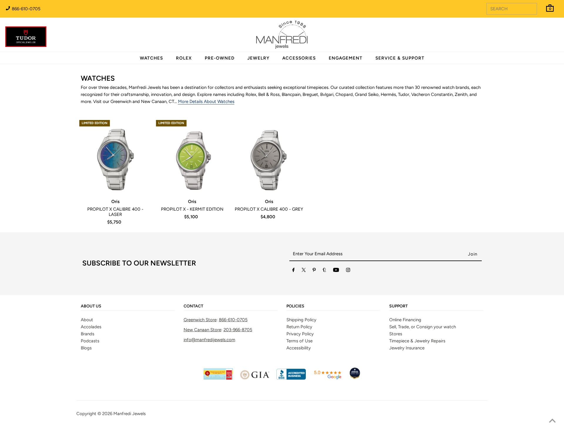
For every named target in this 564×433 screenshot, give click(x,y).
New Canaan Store (202, 329)
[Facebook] (293, 271)
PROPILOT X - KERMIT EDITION (192, 209)
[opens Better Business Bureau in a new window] (291, 378)
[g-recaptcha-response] (282, 428)
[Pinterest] (314, 271)
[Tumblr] (324, 271)
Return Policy (299, 326)
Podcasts (90, 341)
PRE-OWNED (219, 58)
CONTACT (193, 306)
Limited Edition (95, 123)
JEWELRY (258, 58)
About (87, 319)
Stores (395, 333)
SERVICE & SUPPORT (399, 58)
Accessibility (298, 348)
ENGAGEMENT (345, 58)
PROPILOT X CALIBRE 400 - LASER (115, 212)
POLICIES (295, 306)
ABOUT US (91, 306)
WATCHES (151, 58)
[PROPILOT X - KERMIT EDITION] (192, 156)
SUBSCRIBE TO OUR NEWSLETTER (139, 263)
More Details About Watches (206, 101)
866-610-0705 (26, 8)
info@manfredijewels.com (209, 339)
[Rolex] (535, 38)
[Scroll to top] (552, 421)
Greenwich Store (200, 319)
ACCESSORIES (299, 58)
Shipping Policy (301, 319)
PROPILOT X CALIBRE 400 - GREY (269, 209)
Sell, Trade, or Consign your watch (422, 326)
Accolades (91, 326)
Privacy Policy (300, 333)
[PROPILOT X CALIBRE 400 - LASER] (115, 156)
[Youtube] (336, 271)
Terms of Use (299, 341)
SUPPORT (398, 306)
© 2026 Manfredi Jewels (122, 413)
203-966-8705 (238, 329)
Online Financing (405, 319)
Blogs (86, 348)
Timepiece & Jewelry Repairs (417, 341)
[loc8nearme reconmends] (354, 378)
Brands (87, 333)
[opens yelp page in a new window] (218, 378)
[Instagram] (348, 271)
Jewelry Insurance (406, 348)
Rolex (535, 31)
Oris (115, 201)
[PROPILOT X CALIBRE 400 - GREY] (268, 156)
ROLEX (184, 58)
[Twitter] (304, 271)
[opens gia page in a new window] (254, 378)
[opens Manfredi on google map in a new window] (327, 378)
